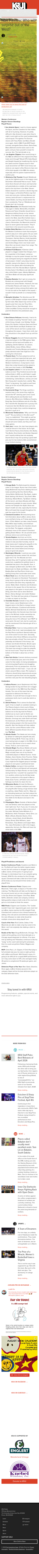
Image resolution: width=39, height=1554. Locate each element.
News (4, 1527)
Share (16, 41)
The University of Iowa (12, 1547)
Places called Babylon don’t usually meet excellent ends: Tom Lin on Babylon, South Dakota (27, 1145)
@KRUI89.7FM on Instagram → (19, 1285)
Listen (4, 1518)
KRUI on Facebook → (19, 1382)
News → (22, 1134)
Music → (21, 1050)
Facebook (27, 1521)
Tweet (23, 41)
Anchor (26, 1524)
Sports (4, 1530)
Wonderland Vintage (19, 1457)
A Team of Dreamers (27, 1229)
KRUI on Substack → (19, 1393)
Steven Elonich (12, 37)
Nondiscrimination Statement (17, 1549)
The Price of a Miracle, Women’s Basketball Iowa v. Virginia (26, 1256)
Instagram (27, 1518)
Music (4, 1524)
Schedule (5, 1521)
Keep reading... (23, 1090)
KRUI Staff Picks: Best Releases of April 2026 (25, 1058)
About (4, 1533)
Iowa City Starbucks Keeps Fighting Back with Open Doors (27, 1189)
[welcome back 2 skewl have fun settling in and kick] (20, 1354)
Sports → (22, 1224)
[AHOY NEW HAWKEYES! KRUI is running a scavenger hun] (20, 1316)
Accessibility (29, 1549)
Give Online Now (20, 1541)
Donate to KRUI (19, 1481)
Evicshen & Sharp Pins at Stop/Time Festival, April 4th (26, 1097)
